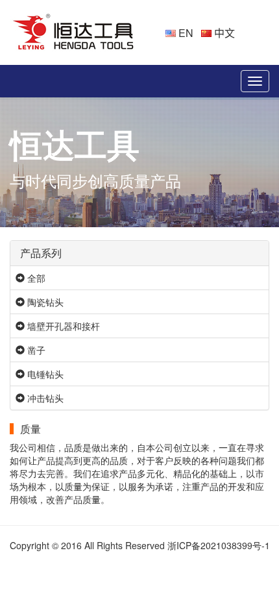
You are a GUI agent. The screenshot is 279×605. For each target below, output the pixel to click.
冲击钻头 (44, 397)
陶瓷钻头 (44, 301)
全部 (35, 277)
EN (184, 32)
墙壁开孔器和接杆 (62, 325)
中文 (223, 32)
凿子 (35, 349)
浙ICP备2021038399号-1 (218, 545)
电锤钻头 (44, 373)
